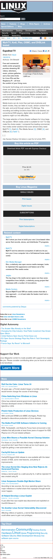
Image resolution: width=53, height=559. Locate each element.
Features (13, 24)
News (3, 24)
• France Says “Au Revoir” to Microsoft (15, 343)
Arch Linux (4, 454)
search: (2, 16)
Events (43, 529)
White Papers (34, 24)
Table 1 (16, 131)
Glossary (4, 557)
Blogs (22, 24)
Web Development (25, 535)
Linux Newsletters (18, 314)
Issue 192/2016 (9, 55)
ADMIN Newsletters (19, 319)
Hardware (6, 533)
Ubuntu (13, 535)
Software (5, 35)
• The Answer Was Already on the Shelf (15, 328)
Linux (6, 386)
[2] (17, 129)
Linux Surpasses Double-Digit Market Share (21, 481)
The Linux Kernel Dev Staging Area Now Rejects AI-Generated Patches (24, 468)
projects (11, 425)
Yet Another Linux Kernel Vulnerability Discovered (23, 508)
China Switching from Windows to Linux (19, 396)
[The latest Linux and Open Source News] (45, 38)
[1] (10, 129)
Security (14, 471)
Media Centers (11, 289)
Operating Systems (40, 33)
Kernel (10, 440)
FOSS (2, 386)
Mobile (23, 533)
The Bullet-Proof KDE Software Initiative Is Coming (23, 423)
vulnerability (16, 498)
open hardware (5, 413)
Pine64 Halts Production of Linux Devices (20, 410)
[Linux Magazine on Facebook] (41, 38)
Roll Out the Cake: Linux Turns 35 (16, 384)
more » (47, 245)
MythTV (9, 237)
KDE (2, 425)
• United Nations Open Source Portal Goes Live (18, 336)
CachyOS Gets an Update (12, 452)
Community (24, 529)
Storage (11, 413)
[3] (35, 129)
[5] (11, 131)
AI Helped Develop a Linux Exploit (16, 495)
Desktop (3, 483)
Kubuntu (6, 425)
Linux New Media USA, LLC (45, 558)
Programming (24, 33)
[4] (43, 129)
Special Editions (7, 26)
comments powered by (14, 306)
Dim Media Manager (14, 262)
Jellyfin (8, 275)
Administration (4, 440)
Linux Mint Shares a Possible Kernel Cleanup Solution (25, 437)
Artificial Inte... (4, 471)
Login (50, 38)
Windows (17, 398)
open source (13, 538)
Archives (47, 24)
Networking (16, 35)
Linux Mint (15, 440)
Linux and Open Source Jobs (13, 317)
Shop (20, 26)
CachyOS (9, 454)
